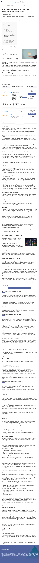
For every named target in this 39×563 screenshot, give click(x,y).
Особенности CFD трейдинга (8, 25)
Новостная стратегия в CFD (9, 40)
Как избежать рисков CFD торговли (9, 39)
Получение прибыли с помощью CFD (10, 31)
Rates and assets (19, 123)
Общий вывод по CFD (7, 43)
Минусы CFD (6, 36)
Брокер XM (7, 30)
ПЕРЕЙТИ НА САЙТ (31, 113)
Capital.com (7, 28)
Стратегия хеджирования (9, 41)
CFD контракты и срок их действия (9, 34)
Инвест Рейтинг (3, 5)
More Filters (5, 86)
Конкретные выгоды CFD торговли (9, 35)
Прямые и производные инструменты (10, 37)
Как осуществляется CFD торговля (9, 32)
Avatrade (6, 29)
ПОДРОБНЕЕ (32, 96)
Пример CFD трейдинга (8, 42)
